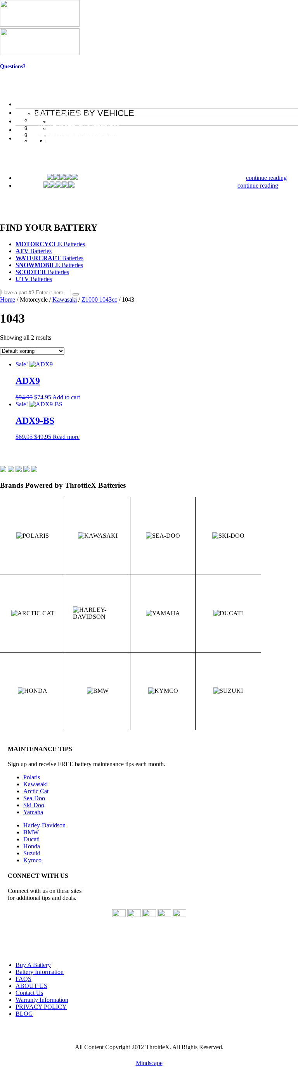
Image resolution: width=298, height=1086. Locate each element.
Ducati (31, 839)
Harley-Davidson (44, 825)
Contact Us (13, 73)
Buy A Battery (33, 965)
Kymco (32, 860)
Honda (31, 846)
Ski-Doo (33, 805)
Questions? (13, 66)
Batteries (50, 244)
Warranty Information (42, 999)
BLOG (24, 1013)
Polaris (31, 777)
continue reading (266, 177)
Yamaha (33, 812)
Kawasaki (64, 299)
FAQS (23, 979)
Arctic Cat (36, 791)
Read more (66, 436)
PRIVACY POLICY (41, 1006)
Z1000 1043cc (99, 299)
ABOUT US (31, 985)
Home (7, 299)
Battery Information (40, 972)
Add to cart (66, 397)
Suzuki (31, 853)
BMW (31, 832)
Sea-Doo (34, 798)
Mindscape (149, 1063)
